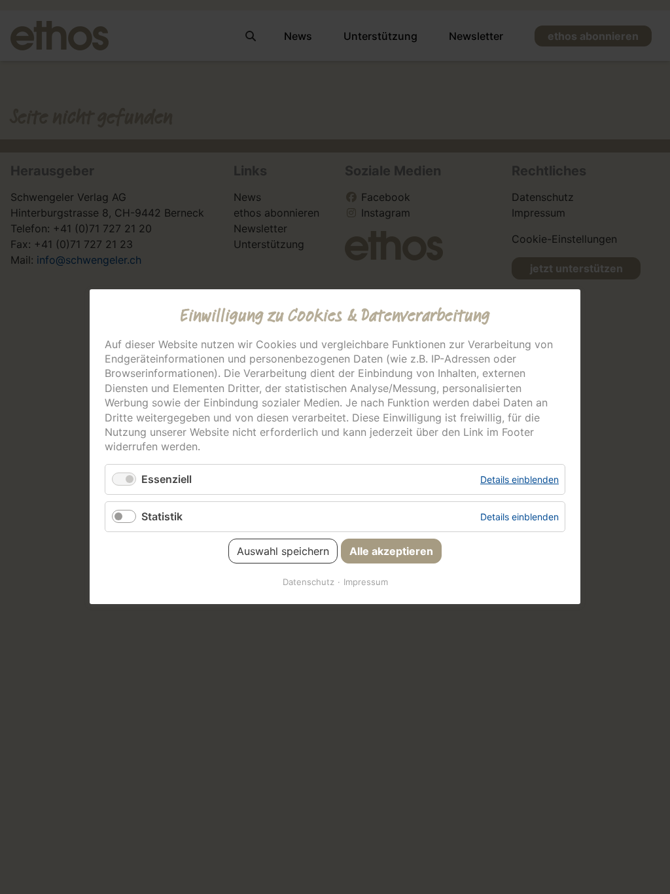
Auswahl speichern (283, 551)
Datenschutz (308, 582)
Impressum (366, 582)
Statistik (162, 516)
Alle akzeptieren (391, 551)
